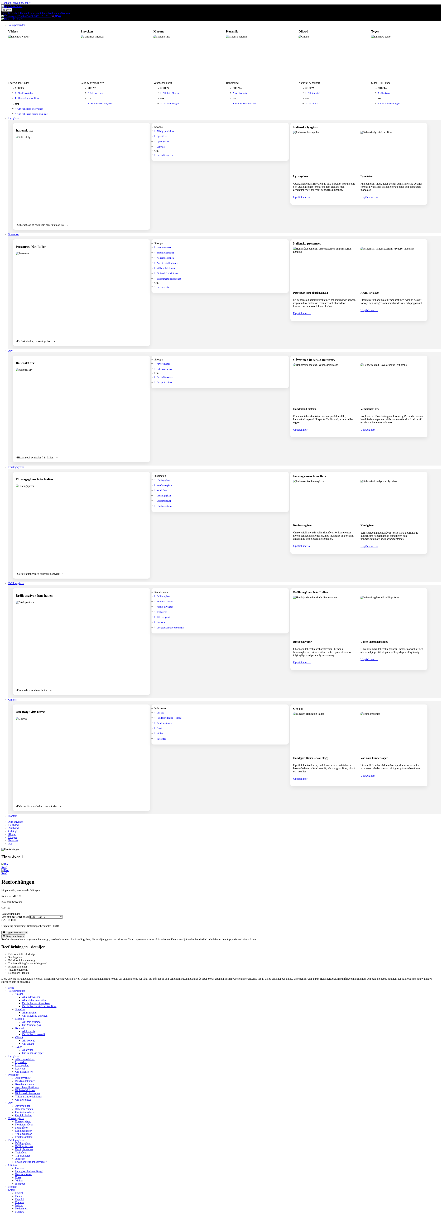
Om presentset (163, 287)
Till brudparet (163, 617)
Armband (13, 828)
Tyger (18, 1046)
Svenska (65, 13)
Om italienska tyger (390, 103)
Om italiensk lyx (165, 155)
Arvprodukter (163, 363)
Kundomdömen (164, 723)
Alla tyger (385, 93)
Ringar (12, 834)
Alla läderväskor (25, 93)
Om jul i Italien (164, 382)
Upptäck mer (302, 197)
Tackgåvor (162, 612)
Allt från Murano (171, 93)
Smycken (20, 1009)
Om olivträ (313, 103)
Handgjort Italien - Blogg (169, 717)
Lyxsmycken (163, 141)
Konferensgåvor (164, 485)
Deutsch (14, 13)
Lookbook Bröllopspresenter (170, 627)
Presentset (13, 234)
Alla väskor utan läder (28, 98)
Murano (19, 1018)
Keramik (20, 1028)
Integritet (161, 738)
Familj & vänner (165, 606)
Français (34, 13)
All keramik (241, 93)
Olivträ (19, 1037)
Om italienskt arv (165, 377)
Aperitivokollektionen (167, 263)
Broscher (13, 840)
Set (10, 843)
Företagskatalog (164, 506)
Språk (11, 1189)
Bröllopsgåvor (16, 583)
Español (24, 13)
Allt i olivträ (314, 93)
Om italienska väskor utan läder (32, 113)
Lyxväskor (162, 136)
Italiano (43, 13)
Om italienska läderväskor (30, 108)
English (5, 13)
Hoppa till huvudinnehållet (15, 2)
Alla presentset (164, 247)
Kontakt (12, 815)
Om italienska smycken (101, 103)
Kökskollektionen (165, 257)
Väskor (19, 993)
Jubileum (161, 622)
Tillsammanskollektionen (169, 278)
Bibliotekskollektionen (168, 273)
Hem (11, 987)
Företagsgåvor (16, 467)
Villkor (160, 733)
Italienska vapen (24, 1108)
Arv (10, 350)
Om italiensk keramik (245, 103)
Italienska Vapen (164, 369)
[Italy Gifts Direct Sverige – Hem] (11, 6)
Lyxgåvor (13, 118)
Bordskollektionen (165, 252)
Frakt (159, 728)
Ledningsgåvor (164, 495)
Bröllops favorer (165, 601)
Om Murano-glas (171, 103)
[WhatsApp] (9, 16)
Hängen (12, 837)
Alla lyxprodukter (165, 131)
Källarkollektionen (166, 268)
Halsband (13, 824)
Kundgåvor (162, 490)
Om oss (12, 699)
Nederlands (54, 13)
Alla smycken (96, 93)
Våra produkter (16, 25)
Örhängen (13, 831)
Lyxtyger (161, 146)
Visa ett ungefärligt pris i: (15, 916)
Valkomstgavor (164, 500)
